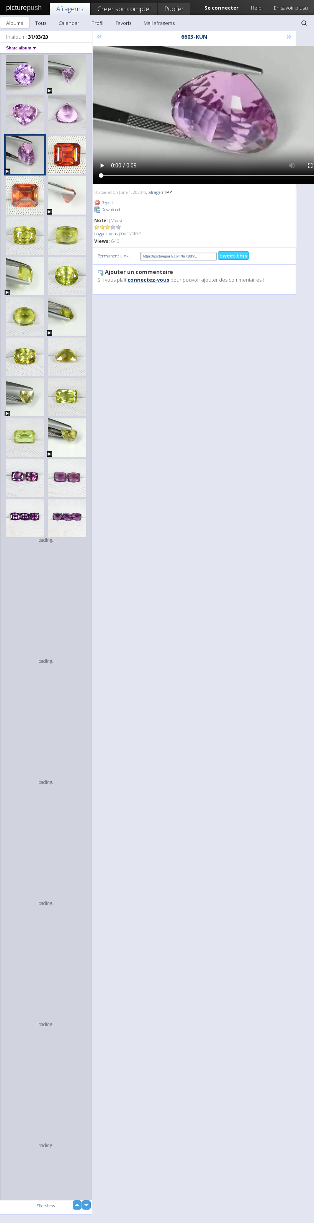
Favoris (123, 23)
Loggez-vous (106, 233)
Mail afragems (159, 23)
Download (110, 209)
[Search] (304, 23)
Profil (97, 23)
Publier (174, 8)
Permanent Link (113, 256)
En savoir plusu (291, 7)
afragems (157, 192)
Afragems (69, 8)
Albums (14, 23)
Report (107, 202)
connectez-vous (148, 279)
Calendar (69, 23)
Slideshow (46, 1205)
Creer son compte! (123, 8)
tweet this (233, 255)
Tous (40, 23)
